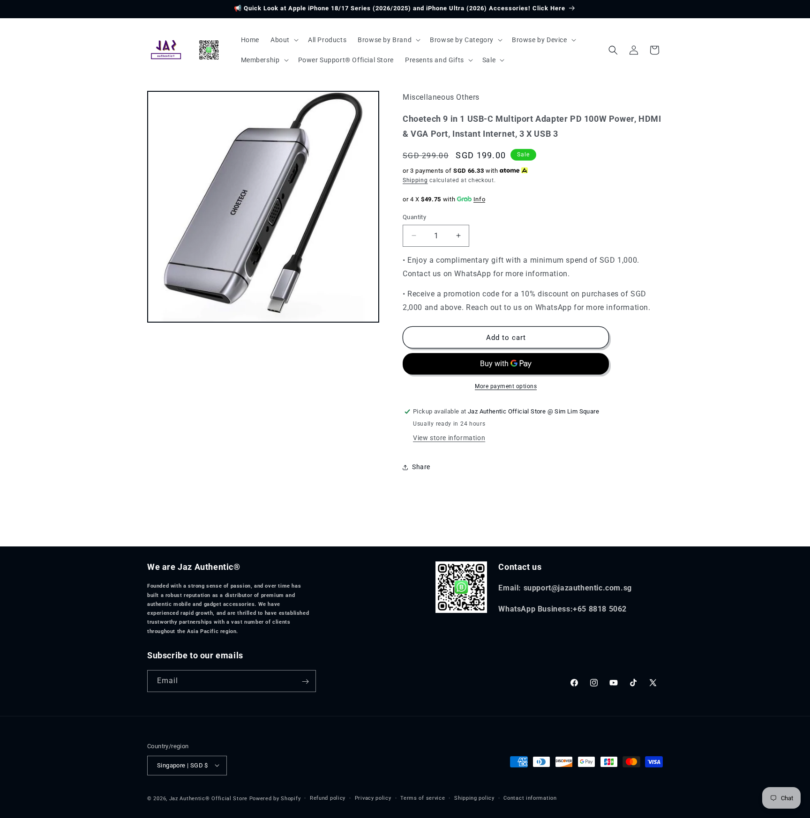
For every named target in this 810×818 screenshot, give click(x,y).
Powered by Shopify (275, 798)
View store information (449, 438)
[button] (283, 40)
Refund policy (327, 798)
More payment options (506, 386)
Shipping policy (474, 798)
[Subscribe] (305, 682)
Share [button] (421, 467)
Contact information (529, 798)
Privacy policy (373, 798)
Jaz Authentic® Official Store (208, 798)
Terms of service (422, 798)
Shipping (415, 180)
